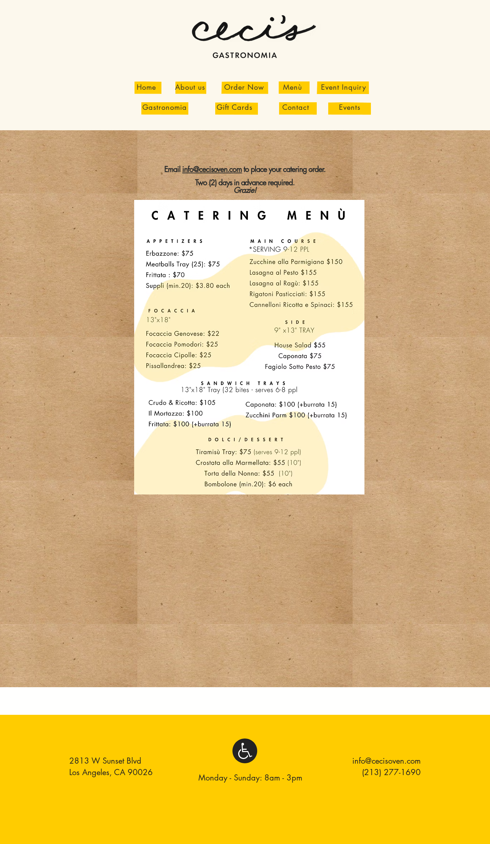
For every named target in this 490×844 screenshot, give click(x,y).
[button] (292, 87)
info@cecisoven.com (212, 169)
